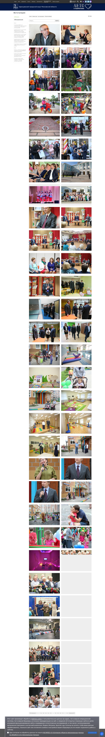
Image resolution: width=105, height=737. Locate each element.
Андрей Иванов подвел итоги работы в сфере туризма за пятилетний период (20, 45)
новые (30, 16)
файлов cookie (36, 719)
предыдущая (33, 713)
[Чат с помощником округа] (102, 734)
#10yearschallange (48, 16)
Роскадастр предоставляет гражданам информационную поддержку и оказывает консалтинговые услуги (19, 60)
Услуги (28, 1)
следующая (71, 713)
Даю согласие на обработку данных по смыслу (46, 734)
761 (41, 713)
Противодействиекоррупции (47, 1)
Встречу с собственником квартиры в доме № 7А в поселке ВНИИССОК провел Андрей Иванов (20, 50)
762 (43, 713)
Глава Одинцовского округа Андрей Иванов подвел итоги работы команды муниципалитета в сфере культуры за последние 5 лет (20, 40)
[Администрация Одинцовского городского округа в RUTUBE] (83, 2)
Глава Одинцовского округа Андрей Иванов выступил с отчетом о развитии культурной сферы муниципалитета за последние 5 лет (20, 31)
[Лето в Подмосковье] (76, 6)
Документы (24, 1)
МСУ (19, 1)
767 (55, 713)
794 (67, 713)
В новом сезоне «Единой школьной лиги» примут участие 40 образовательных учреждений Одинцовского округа (20, 55)
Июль (15, 47)
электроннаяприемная (74, 1)
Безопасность (39, 1)
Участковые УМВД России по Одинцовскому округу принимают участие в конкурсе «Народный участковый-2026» (20, 26)
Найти (57, 20)
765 (50, 713)
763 (45, 713)
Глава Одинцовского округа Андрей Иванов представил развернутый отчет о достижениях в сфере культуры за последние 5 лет (20, 36)
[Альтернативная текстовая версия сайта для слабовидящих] (80, 1)
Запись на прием (56, 1)
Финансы (33, 1)
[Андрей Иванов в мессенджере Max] (91, 2)
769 (60, 713)
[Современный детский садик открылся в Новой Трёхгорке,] (44, 355)
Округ (15, 1)
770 (62, 713)
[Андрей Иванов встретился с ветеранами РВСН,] (44, 35)
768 (58, 713)
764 (48, 713)
